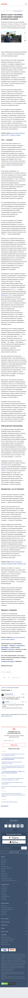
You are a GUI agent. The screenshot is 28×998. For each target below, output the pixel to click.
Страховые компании (5, 944)
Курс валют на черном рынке (7, 909)
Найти (24, 848)
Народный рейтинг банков (6, 878)
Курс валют (3, 859)
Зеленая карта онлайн (5, 937)
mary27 (7, 701)
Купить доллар (4, 911)
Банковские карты (5, 866)
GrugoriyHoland (9, 694)
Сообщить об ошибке (14, 852)
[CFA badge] (19, 950)
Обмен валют (4, 905)
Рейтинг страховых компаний (7, 940)
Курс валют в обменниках (6, 907)
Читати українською (17, 11)
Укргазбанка (15, 165)
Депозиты (3, 871)
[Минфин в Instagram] (18, 826)
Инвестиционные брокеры (6, 868)
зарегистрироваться (6, 716)
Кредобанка (4, 295)
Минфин (9, 672)
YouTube (11, 649)
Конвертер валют (4, 875)
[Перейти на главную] (4, 4)
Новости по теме (14, 748)
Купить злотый (4, 914)
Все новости (4, 806)
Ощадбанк (4, 466)
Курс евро (3, 862)
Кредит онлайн (4, 877)
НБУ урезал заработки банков (10, 801)
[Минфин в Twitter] (14, 826)
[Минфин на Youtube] (22, 826)
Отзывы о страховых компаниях (7, 938)
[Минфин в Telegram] (10, 826)
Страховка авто (4, 942)
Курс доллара (4, 861)
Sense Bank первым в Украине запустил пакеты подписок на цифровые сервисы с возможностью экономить (13, 767)
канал (18, 647)
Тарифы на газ (4, 873)
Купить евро (3, 912)
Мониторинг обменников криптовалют (9, 880)
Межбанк (3, 869)
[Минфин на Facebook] (6, 826)
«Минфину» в (5, 649)
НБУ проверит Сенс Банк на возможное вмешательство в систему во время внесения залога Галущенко (13, 795)
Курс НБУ (3, 864)
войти (23, 714)
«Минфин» (12, 645)
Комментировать (16, 677)
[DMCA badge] (14, 983)
